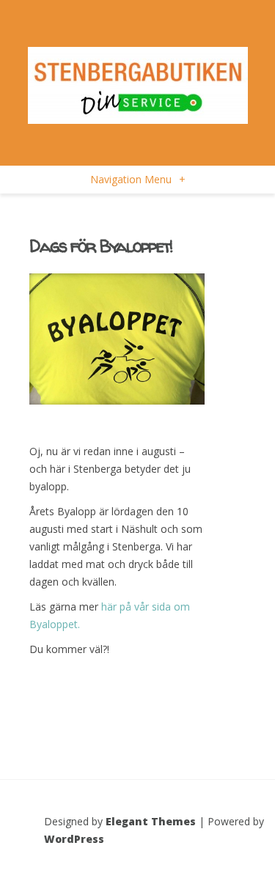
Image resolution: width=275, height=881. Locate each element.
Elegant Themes (151, 821)
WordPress (74, 839)
